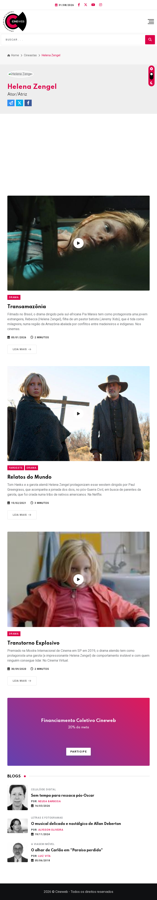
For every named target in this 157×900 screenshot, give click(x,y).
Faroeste (15, 467)
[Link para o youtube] (93, 4)
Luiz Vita (44, 856)
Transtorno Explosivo (33, 643)
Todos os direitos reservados (92, 892)
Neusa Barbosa (49, 801)
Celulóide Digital (43, 789)
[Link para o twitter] (85, 4)
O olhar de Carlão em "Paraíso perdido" (67, 850)
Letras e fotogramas (47, 817)
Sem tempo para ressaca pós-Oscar (62, 795)
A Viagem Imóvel (43, 844)
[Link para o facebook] (79, 4)
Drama (14, 297)
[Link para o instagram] (100, 4)
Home (15, 55)
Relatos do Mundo (29, 477)
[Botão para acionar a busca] (150, 39)
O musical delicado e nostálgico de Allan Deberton (76, 824)
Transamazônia (26, 306)
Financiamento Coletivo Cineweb (78, 723)
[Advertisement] (78, 156)
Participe (78, 751)
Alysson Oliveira (50, 829)
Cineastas (30, 55)
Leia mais (20, 349)
